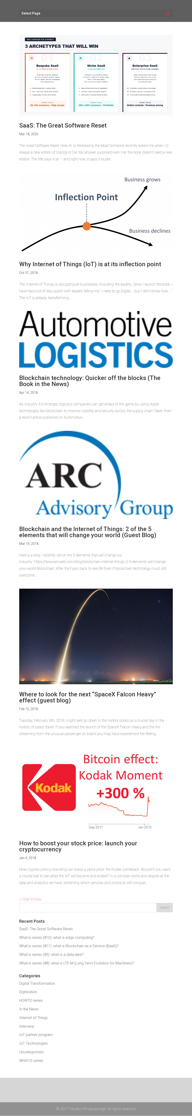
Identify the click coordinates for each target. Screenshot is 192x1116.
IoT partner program (36, 1035)
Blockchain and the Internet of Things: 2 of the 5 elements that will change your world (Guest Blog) (87, 532)
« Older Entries (30, 899)
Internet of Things (33, 1018)
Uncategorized (31, 1052)
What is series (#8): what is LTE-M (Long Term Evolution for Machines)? (76, 963)
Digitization (28, 992)
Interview (26, 1026)
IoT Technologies (33, 1043)
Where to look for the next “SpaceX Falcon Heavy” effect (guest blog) (87, 697)
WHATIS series (31, 1060)
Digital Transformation (37, 983)
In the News (29, 1009)
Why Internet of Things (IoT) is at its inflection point (90, 264)
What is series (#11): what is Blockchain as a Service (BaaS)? (69, 946)
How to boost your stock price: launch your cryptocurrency (78, 846)
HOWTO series (31, 1000)
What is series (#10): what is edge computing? (56, 937)
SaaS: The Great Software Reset (63, 125)
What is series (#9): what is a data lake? (51, 954)
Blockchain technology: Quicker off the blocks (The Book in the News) (89, 380)
